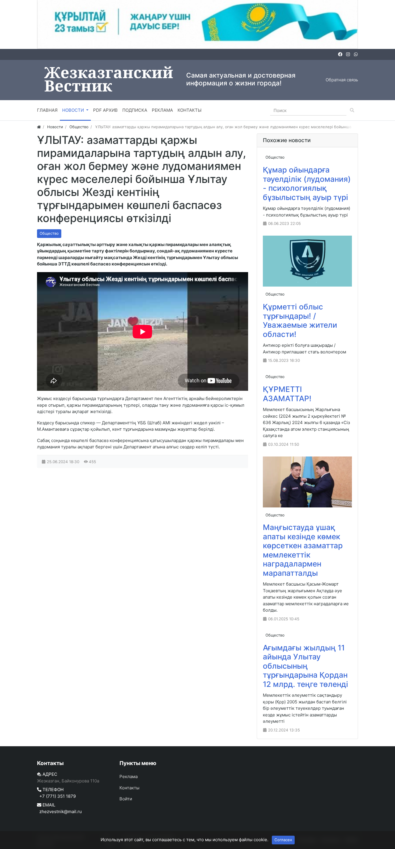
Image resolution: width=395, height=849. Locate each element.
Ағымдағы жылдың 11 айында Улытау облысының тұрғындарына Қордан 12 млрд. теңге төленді (305, 666)
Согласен (283, 839)
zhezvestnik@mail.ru (60, 811)
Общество (49, 233)
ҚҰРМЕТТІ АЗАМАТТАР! (287, 394)
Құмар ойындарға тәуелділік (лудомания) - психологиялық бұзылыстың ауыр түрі (307, 183)
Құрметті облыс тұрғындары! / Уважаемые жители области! (300, 320)
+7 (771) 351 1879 (57, 796)
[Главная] (39, 126)
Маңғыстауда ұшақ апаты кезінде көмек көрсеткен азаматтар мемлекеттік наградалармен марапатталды (303, 550)
